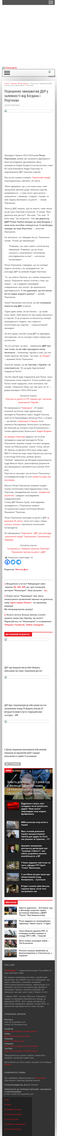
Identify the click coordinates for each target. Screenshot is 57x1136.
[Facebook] (7, 562)
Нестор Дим (21, 569)
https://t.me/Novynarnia (14, 1041)
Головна (7, 1105)
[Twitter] (12, 562)
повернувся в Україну (28, 421)
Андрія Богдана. (44, 431)
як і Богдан (44, 356)
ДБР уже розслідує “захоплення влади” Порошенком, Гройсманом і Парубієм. (28, 536)
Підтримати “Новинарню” (14, 1124)
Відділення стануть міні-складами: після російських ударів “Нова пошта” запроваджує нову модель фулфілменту (34, 808)
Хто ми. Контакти (11, 1119)
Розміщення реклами (13, 1114)
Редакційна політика (12, 1109)
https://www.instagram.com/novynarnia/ (21, 1046)
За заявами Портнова (14, 437)
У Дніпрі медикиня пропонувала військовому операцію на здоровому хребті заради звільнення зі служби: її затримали (25, 752)
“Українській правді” (41, 177)
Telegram (8, 625)
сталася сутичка (12, 524)
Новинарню (40, 1078)
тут (45, 590)
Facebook (20, 625)
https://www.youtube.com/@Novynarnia (21, 1051)
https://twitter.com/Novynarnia (17, 1036)
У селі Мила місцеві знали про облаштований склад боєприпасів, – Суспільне (35, 877)
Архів (6, 1100)
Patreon (7, 1065)
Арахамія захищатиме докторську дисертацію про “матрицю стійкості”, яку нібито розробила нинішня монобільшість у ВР (34, 851)
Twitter (29, 625)
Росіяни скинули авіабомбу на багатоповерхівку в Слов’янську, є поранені (35, 953)
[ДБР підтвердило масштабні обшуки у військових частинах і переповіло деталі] (26, 640)
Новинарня (26, 408)
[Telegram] (18, 562)
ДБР (7, 764)
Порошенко (15, 764)
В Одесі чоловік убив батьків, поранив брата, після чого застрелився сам (35, 888)
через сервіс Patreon (20, 602)
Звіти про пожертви (12, 1129)
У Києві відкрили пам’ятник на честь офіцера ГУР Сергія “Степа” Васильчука (35, 865)
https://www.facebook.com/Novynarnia (20, 1031)
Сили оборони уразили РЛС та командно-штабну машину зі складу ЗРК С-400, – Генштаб (33, 933)
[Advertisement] (28, 35)
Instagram (38, 625)
